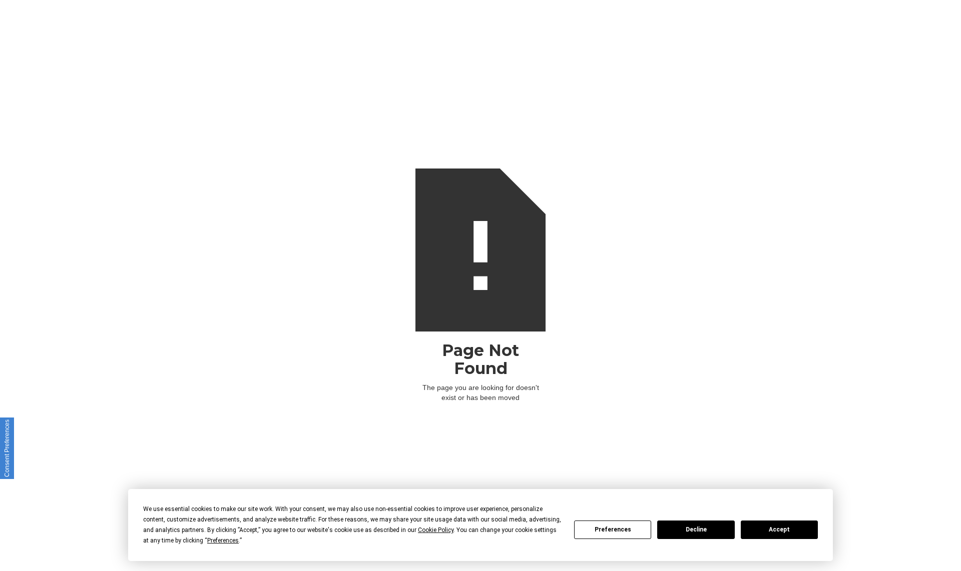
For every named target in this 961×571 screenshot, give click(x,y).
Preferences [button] (223, 540)
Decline (696, 529)
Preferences (613, 529)
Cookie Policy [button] (435, 530)
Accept (779, 529)
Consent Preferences (7, 448)
